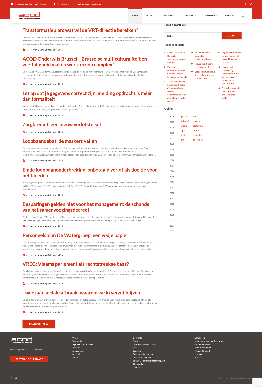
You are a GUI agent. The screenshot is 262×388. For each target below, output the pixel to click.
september (198, 125)
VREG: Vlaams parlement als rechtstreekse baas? (76, 264)
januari (184, 116)
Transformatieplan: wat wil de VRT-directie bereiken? (80, 30)
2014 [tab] (171, 182)
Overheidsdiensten (142, 357)
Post (135, 347)
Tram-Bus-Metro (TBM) (144, 344)
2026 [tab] (171, 116)
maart (184, 125)
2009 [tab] (171, 209)
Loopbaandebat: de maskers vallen (60, 141)
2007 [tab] (171, 220)
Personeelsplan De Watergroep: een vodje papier (75, 235)
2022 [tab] (171, 138)
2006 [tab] (171, 225)
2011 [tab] (171, 198)
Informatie (209, 15)
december (198, 139)
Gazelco (137, 350)
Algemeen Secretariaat (82, 344)
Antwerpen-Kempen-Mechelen (209, 341)
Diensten (76, 347)
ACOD (149, 15)
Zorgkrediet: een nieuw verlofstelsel (62, 124)
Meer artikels (38, 323)
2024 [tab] (171, 127)
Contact (229, 15)
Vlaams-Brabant (202, 350)
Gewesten (188, 15)
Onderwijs (138, 364)
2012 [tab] (171, 193)
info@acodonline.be (91, 4)
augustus (197, 121)
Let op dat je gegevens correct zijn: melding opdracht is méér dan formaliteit (87, 96)
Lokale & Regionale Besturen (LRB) (149, 360)
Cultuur (136, 367)
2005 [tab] (171, 231)
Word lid (76, 354)
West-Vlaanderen (202, 347)
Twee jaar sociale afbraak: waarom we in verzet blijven (81, 293)
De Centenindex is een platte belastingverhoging (204, 55)
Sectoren (167, 15)
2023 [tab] (171, 133)
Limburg (198, 354)
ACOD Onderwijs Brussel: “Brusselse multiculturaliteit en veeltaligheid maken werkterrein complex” (85, 61)
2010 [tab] (171, 204)
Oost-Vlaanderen (202, 344)
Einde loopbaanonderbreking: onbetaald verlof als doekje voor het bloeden (90, 172)
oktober (197, 130)
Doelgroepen (78, 350)
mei (183, 135)
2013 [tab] (171, 187)
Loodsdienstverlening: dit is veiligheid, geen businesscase (205, 74)
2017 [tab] (171, 165)
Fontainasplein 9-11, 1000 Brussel (30, 4)
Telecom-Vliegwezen (143, 354)
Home (135, 15)
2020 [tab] (171, 149)
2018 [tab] (171, 160)
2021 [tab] (171, 143)
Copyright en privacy (29, 359)
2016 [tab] (171, 171)
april (183, 130)
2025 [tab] (171, 122)
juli (194, 116)
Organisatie (77, 341)
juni (182, 139)
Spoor (136, 341)
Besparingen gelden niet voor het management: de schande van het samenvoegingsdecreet (86, 207)
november (198, 135)
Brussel (197, 357)
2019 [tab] (171, 154)
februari (185, 121)
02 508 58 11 (64, 4)
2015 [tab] (171, 176)
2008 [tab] (171, 214)
